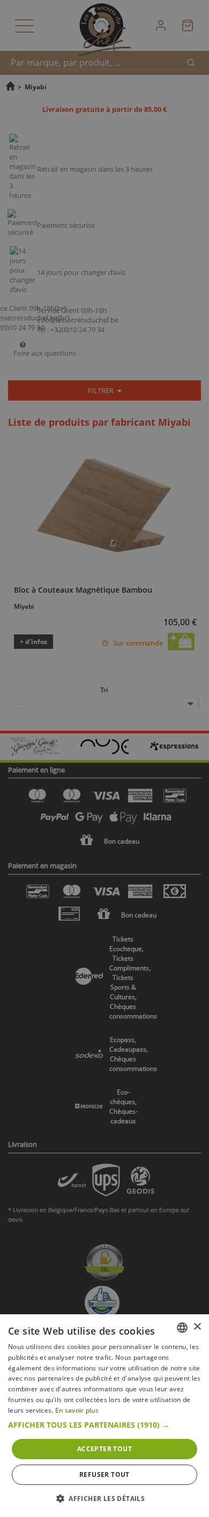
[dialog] (104, 1415)
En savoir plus (77, 1410)
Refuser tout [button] (104, 1474)
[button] (104, 1425)
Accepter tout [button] (104, 1448)
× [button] (197, 1327)
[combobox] (182, 1327)
